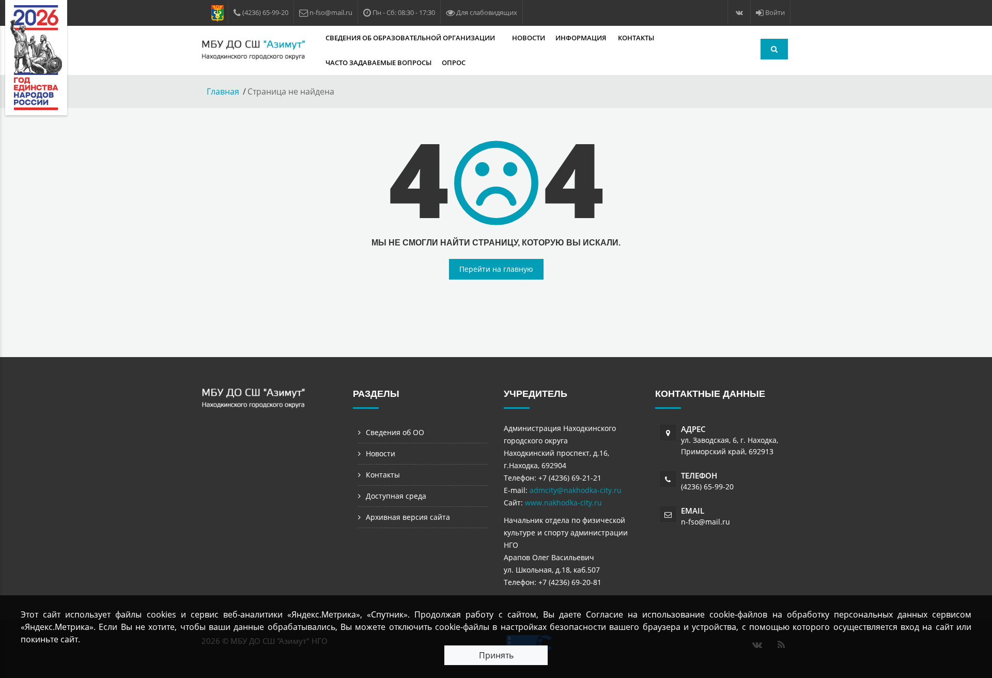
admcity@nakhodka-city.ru (576, 490)
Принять (496, 655)
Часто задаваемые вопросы (378, 62)
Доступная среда (396, 496)
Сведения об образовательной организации (411, 37)
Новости (528, 37)
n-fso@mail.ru (705, 522)
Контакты (636, 37)
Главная (223, 91)
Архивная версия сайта (408, 517)
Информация (581, 37)
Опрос (454, 62)
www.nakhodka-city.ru (563, 502)
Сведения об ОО (395, 432)
